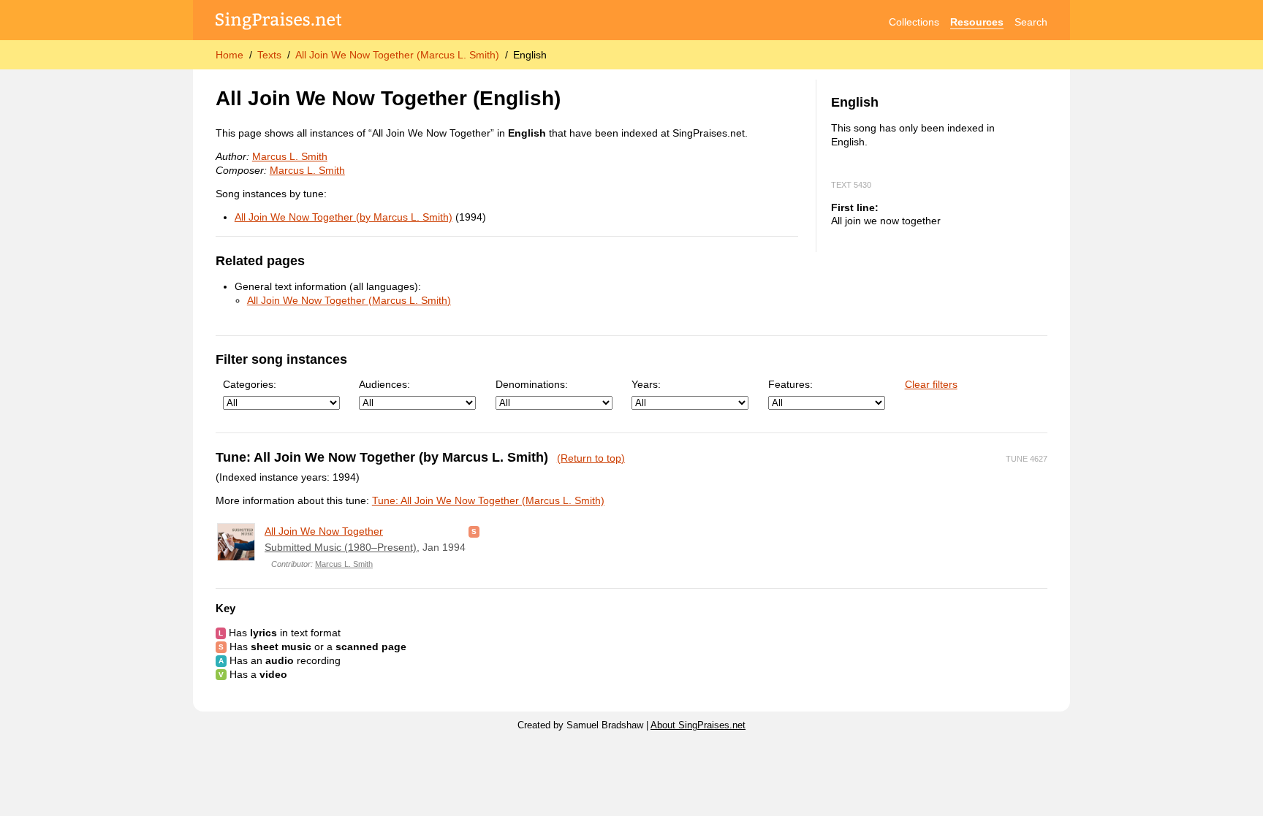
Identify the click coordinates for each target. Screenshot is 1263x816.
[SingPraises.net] (279, 22)
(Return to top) (591, 458)
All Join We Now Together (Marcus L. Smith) (397, 55)
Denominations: (532, 384)
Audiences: (384, 384)
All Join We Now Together (324, 531)
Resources (977, 22)
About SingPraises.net (698, 725)
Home (229, 55)
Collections (914, 22)
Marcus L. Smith (289, 156)
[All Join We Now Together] (236, 542)
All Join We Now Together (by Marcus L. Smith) (343, 217)
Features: (790, 384)
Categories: (249, 384)
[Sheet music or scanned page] (474, 531)
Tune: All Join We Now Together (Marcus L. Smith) (488, 500)
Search (1030, 22)
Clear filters (931, 384)
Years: (646, 384)
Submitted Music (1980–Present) (341, 547)
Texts (269, 55)
